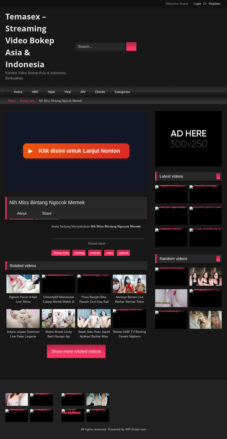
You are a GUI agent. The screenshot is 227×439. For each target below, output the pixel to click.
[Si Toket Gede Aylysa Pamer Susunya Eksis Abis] (171, 237)
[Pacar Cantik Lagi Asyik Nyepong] (206, 237)
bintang (79, 252)
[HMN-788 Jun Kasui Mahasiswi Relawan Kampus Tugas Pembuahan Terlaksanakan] (171, 194)
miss (110, 252)
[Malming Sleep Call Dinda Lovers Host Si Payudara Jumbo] (16, 415)
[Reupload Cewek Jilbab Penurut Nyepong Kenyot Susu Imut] (97, 415)
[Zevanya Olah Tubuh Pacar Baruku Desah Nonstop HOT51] (97, 399)
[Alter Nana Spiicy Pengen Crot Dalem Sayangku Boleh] (41, 415)
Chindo (100, 92)
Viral (68, 92)
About (21, 213)
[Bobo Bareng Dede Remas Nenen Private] (206, 320)
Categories (122, 92)
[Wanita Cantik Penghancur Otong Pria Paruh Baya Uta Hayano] (73, 415)
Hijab (51, 92)
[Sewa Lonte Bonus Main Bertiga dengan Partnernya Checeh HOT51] (171, 298)
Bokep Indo (27, 100)
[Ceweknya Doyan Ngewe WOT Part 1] (206, 216)
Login (197, 3)
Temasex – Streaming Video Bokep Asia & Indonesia (29, 40)
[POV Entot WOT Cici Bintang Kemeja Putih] (171, 320)
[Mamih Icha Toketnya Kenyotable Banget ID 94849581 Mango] (206, 298)
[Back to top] (215, 428)
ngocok (124, 252)
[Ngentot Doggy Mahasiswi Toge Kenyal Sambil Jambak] (206, 194)
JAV (83, 92)
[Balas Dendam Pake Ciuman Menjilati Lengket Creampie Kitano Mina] (41, 399)
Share (47, 213)
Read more (97, 243)
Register (215, 3)
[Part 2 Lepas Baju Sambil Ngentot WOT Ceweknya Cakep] (171, 216)
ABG (35, 92)
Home (18, 92)
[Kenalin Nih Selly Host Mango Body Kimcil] (206, 277)
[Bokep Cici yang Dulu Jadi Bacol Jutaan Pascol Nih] (171, 277)
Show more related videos (76, 351)
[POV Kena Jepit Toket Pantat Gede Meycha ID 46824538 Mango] (73, 399)
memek (95, 252)
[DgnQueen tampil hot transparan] (16, 399)
